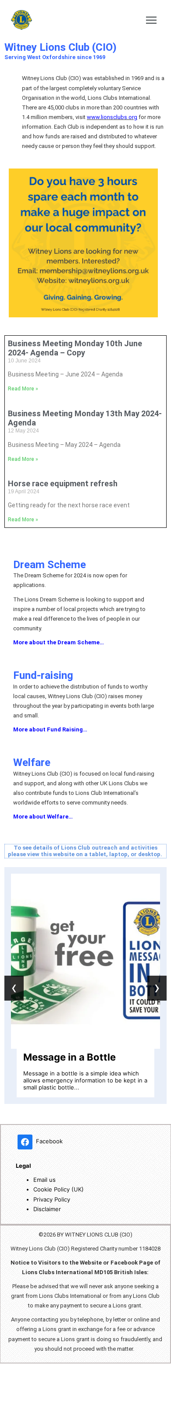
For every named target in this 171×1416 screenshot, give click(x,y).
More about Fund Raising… (50, 729)
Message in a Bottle (69, 1057)
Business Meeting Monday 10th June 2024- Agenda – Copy (75, 348)
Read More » (23, 389)
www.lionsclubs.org (112, 117)
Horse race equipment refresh (63, 483)
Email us (44, 1179)
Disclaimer (47, 1208)
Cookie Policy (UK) (58, 1189)
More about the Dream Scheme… (58, 642)
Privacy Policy (51, 1199)
